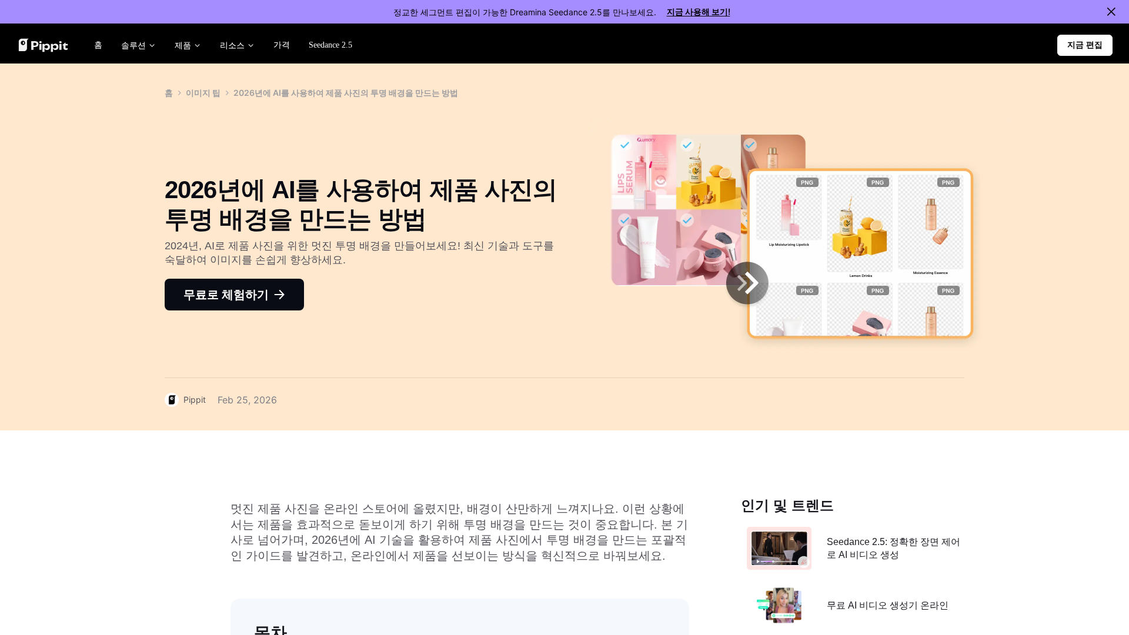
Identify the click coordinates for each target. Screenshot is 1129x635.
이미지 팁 (203, 93)
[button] (1085, 45)
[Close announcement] (1111, 12)
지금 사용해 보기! (698, 11)
